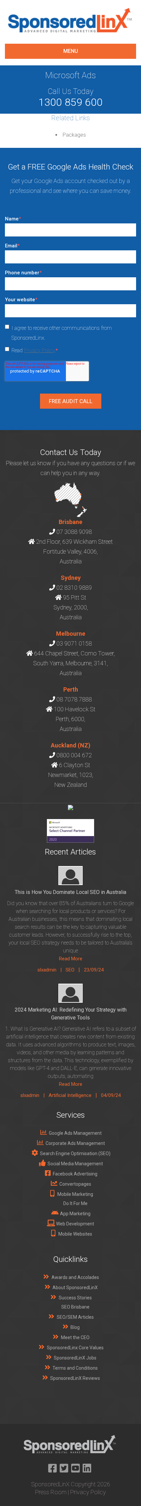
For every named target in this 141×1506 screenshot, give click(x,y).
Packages (74, 135)
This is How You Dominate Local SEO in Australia (70, 892)
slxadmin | (51, 970)
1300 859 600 (70, 102)
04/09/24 (111, 1095)
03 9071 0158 (74, 643)
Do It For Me (75, 1203)
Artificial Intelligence (70, 1095)
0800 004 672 (74, 755)
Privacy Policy (39, 350)
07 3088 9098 (74, 531)
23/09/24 (94, 970)
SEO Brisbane (75, 1307)
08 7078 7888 (74, 699)
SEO (70, 970)
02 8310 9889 (74, 587)
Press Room (51, 1492)
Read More (70, 959)
